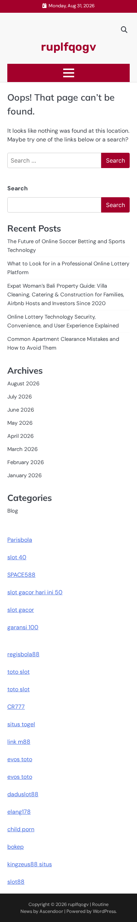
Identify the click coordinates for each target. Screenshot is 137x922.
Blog (12, 510)
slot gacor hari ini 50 (34, 592)
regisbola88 (23, 654)
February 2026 (25, 462)
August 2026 (23, 383)
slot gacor (20, 610)
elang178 (19, 812)
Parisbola (19, 540)
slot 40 (16, 557)
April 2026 (20, 436)
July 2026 (19, 396)
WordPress (104, 911)
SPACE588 (21, 575)
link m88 (18, 742)
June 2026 (20, 409)
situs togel (21, 724)
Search (17, 188)
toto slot (18, 672)
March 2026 (22, 449)
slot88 (15, 882)
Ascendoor (51, 911)
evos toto (19, 759)
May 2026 (20, 423)
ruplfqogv (68, 47)
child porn (20, 829)
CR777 (16, 707)
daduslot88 (22, 794)
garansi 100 (22, 627)
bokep (15, 847)
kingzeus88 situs (29, 864)
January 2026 (24, 475)
